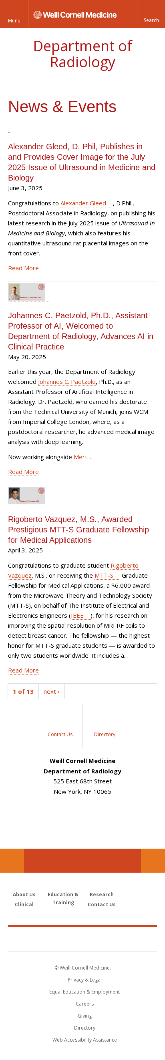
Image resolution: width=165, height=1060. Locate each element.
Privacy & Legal (85, 979)
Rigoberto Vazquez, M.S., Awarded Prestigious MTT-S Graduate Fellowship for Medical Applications (78, 529)
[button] (151, 14)
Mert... (82, 457)
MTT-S (104, 575)
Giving (85, 1015)
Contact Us (153, 861)
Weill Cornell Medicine (82, 939)
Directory (84, 1027)
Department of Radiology (82, 54)
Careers (85, 1003)
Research (102, 894)
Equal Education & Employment (84, 991)
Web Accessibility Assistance (84, 1039)
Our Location (12, 861)
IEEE (77, 615)
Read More (23, 268)
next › (52, 691)
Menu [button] (14, 20)
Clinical (24, 904)
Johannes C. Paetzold (67, 381)
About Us (24, 894)
